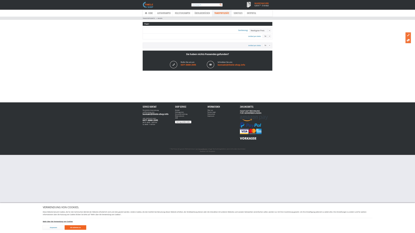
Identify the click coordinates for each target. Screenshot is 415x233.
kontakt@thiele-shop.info (231, 64)
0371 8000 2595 (188, 64)
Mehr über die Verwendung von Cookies (58, 221)
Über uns (210, 110)
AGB (176, 118)
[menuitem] (207, 4)
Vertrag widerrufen (183, 122)
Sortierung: (243, 30)
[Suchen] (221, 4)
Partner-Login (212, 112)
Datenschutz (211, 114)
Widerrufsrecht (179, 116)
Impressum (211, 116)
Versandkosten (202, 149)
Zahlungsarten (179, 112)
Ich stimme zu (75, 227)
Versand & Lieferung (181, 114)
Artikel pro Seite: (254, 36)
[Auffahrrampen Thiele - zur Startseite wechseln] (148, 5)
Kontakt (177, 110)
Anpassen (53, 227)
